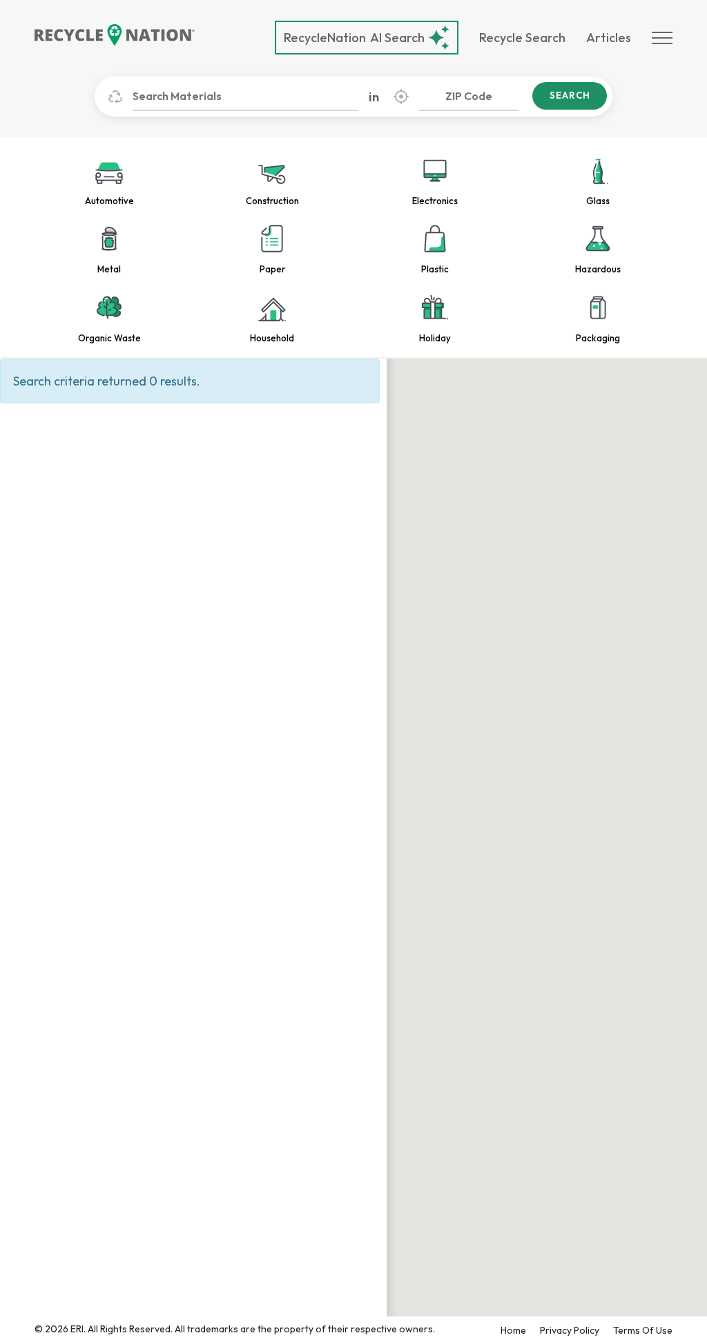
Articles (608, 38)
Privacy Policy (569, 1330)
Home (513, 1330)
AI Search (354, 38)
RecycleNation (325, 38)
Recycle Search (522, 38)
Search (570, 95)
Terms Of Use (642, 1330)
